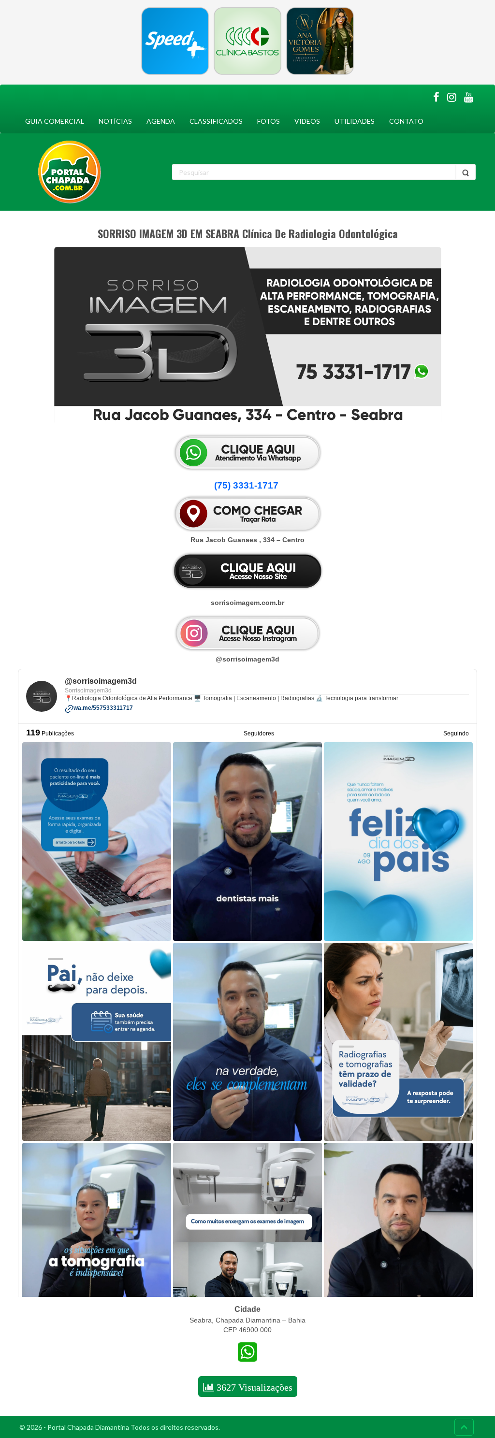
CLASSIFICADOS (216, 121)
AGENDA (160, 121)
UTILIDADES (355, 121)
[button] (247, 485)
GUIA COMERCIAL (54, 121)
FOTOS (268, 121)
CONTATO (406, 121)
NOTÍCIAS (115, 121)
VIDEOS (307, 121)
